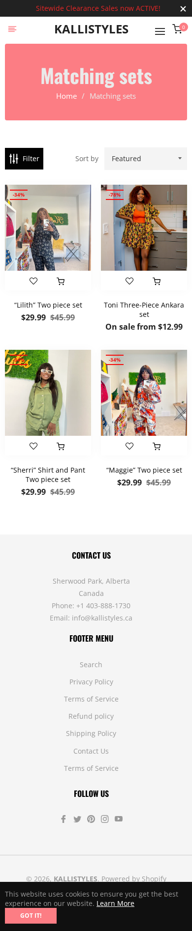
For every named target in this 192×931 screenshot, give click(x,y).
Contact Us (91, 751)
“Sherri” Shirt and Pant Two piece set (48, 474)
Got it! (30, 915)
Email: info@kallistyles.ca (91, 617)
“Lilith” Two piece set (48, 305)
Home (66, 96)
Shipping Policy (91, 733)
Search (91, 664)
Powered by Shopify (133, 878)
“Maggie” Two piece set (144, 470)
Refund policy (91, 716)
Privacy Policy (91, 681)
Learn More (115, 903)
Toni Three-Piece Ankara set (144, 309)
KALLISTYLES (91, 29)
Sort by (86, 158)
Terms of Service (91, 699)
